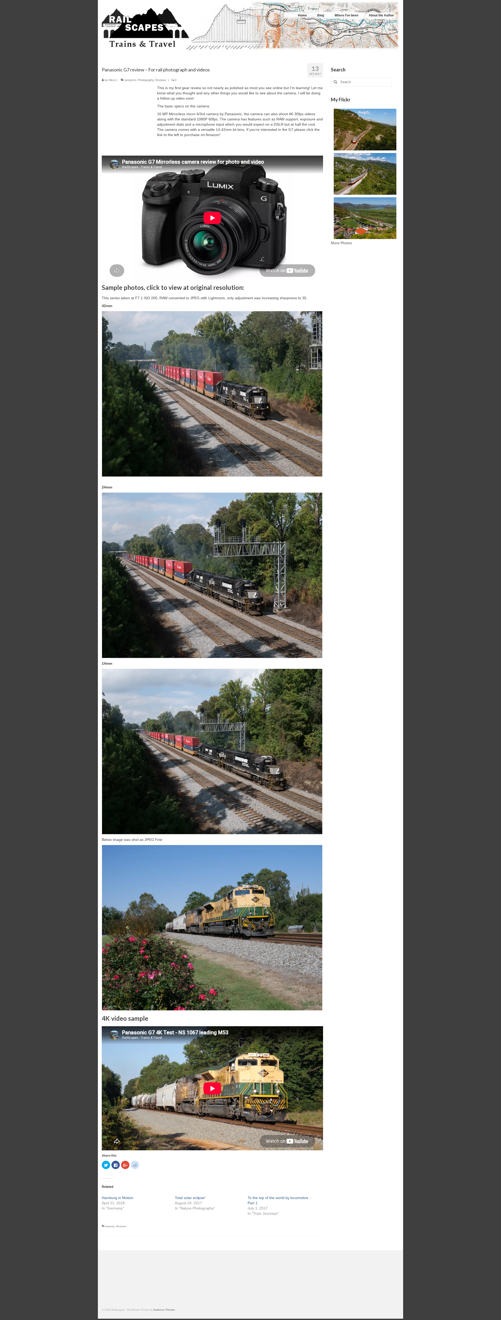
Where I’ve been (346, 15)
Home (302, 15)
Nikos (112, 80)
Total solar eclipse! (190, 1198)
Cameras (109, 1226)
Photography (146, 80)
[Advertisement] (365, 342)
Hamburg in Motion (117, 1198)
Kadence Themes (164, 1309)
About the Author (381, 15)
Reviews (160, 80)
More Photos (341, 243)
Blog (320, 15)
